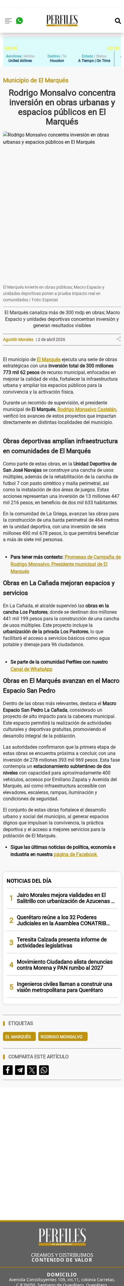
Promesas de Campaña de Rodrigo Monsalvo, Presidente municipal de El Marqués (66, 564)
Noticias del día (29, 881)
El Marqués (18, 1036)
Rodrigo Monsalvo (61, 1036)
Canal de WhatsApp (31, 669)
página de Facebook (76, 854)
